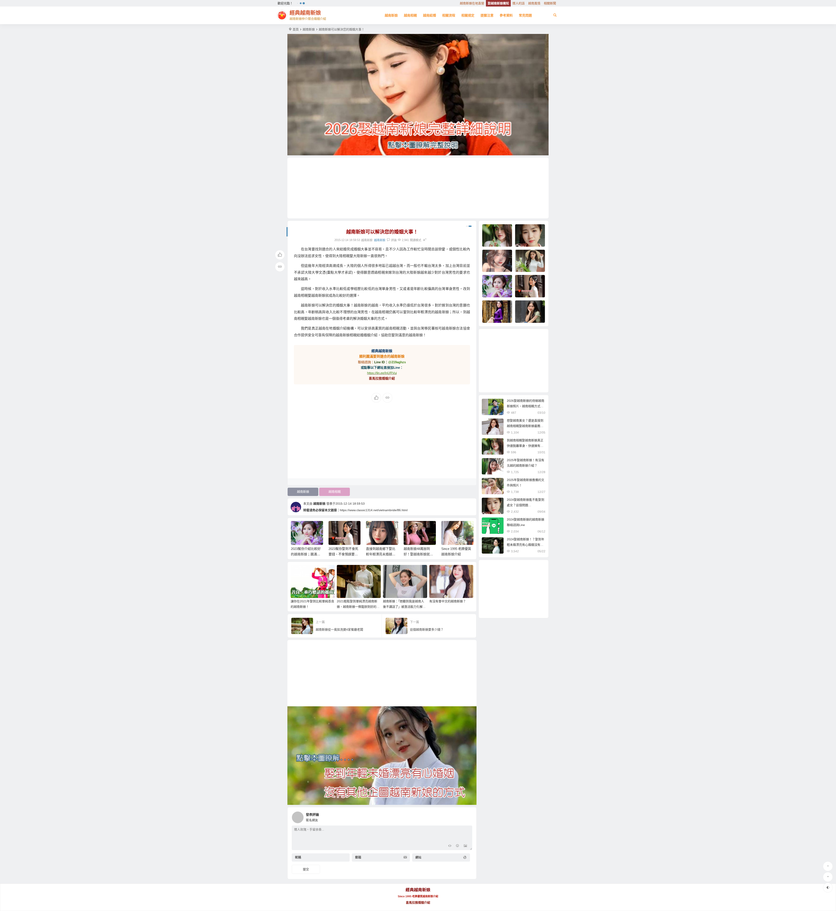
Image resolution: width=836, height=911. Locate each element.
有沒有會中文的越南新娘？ (447, 601)
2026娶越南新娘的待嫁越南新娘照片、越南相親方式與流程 (525, 406)
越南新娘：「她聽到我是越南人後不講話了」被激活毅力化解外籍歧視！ (404, 607)
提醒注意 (487, 15)
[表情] (457, 846)
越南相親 (410, 15)
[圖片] (465, 846)
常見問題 (525, 15)
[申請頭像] (468, 816)
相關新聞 (550, 3)
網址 (418, 857)
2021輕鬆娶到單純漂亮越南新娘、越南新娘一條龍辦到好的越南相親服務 (358, 607)
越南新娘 (391, 15)
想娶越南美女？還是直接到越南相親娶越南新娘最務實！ (525, 426)
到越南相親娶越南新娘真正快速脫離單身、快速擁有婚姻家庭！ (525, 446)
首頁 (296, 29)
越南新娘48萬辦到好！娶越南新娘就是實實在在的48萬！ (380, 554)
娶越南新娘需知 (498, 3)
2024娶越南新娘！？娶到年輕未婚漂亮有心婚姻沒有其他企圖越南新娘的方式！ (525, 545)
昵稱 (298, 857)
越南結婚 (429, 15)
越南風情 (534, 3)
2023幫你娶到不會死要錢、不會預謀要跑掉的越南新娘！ (306, 554)
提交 (306, 869)
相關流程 (448, 15)
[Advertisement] (418, 187)
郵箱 (358, 857)
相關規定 (467, 15)
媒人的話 (518, 3)
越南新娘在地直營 (472, 3)
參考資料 (506, 15)
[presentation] (448, 528)
